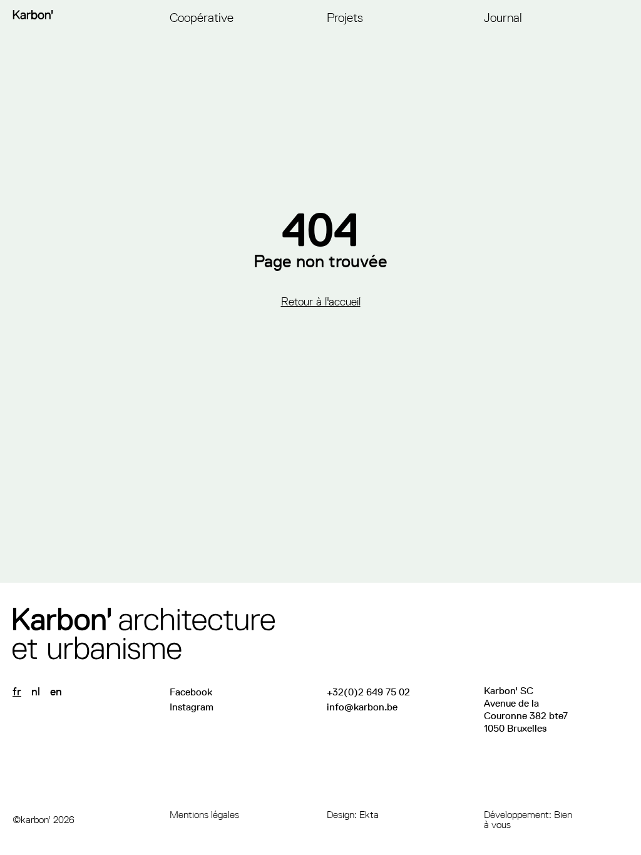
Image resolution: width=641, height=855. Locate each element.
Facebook (191, 692)
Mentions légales (204, 815)
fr (17, 692)
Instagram (191, 707)
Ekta (369, 815)
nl (35, 692)
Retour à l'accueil (321, 302)
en (56, 692)
